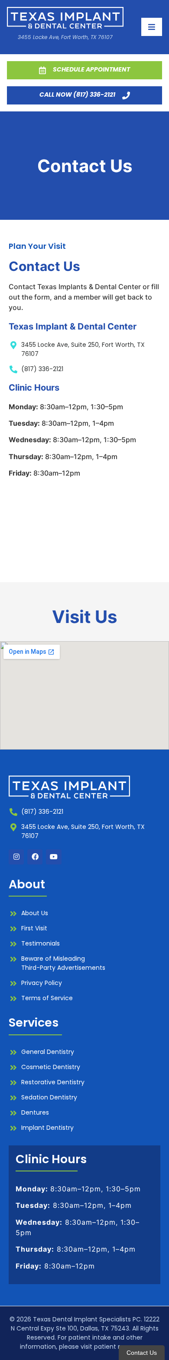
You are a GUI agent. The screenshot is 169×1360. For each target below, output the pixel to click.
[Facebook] (34, 856)
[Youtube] (53, 856)
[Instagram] (16, 856)
